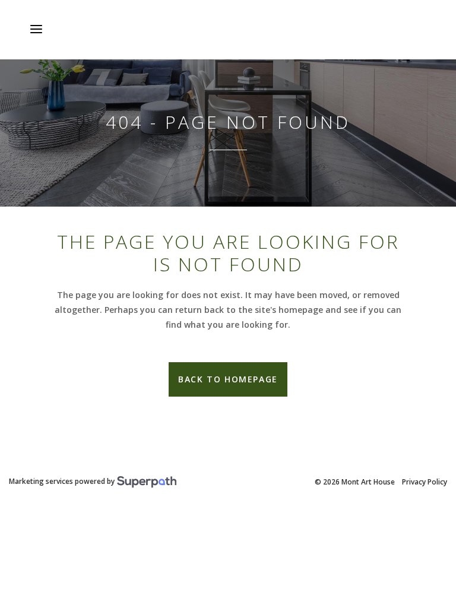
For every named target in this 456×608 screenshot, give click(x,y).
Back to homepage (228, 379)
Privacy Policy (424, 482)
